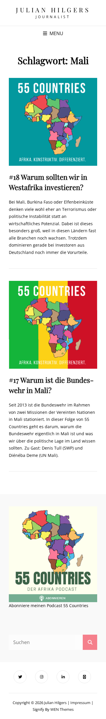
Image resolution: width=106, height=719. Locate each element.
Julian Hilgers (53, 10)
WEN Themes (62, 709)
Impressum (80, 702)
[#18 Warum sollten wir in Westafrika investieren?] (53, 122)
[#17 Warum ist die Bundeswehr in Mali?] (53, 325)
